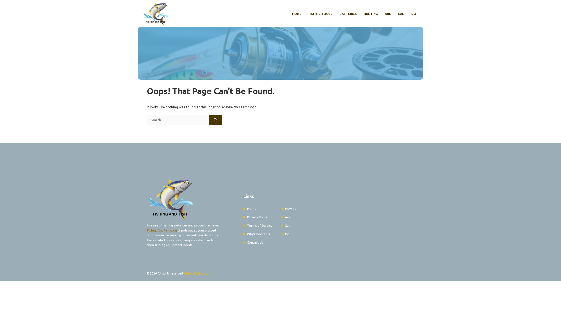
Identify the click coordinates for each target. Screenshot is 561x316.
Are (388, 14)
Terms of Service (260, 225)
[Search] (215, 120)
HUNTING (371, 14)
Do (413, 14)
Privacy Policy (257, 217)
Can (401, 14)
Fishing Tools (320, 14)
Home (297, 14)
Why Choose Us (258, 234)
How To (290, 208)
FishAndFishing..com (197, 273)
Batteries (348, 14)
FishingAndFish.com (162, 230)
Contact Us (255, 242)
